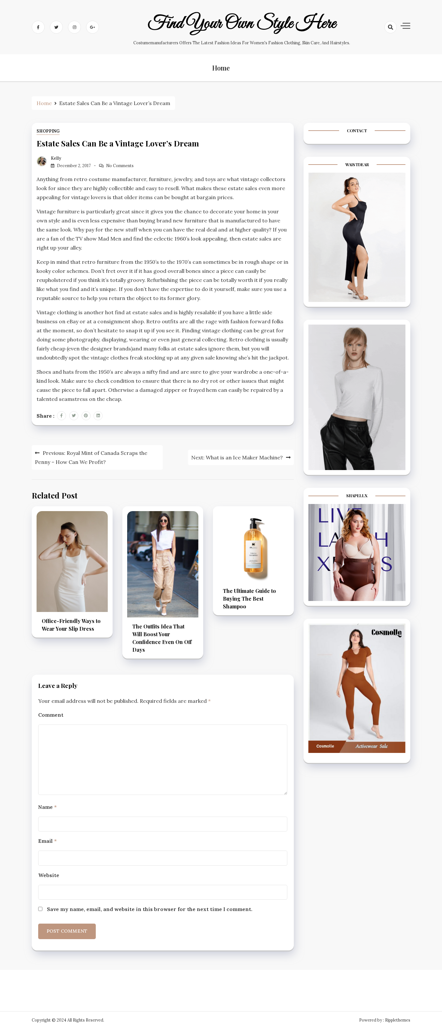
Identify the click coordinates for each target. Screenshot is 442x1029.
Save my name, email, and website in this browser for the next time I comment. (149, 909)
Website (48, 875)
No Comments (120, 165)
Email (47, 841)
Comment (50, 715)
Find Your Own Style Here (242, 23)
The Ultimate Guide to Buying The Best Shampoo (249, 598)
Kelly (56, 158)
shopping (48, 131)
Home (221, 67)
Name (47, 807)
